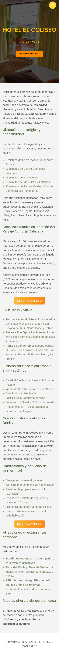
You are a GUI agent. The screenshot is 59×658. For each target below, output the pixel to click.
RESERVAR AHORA (29, 300)
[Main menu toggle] (52, 5)
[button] (29, 54)
